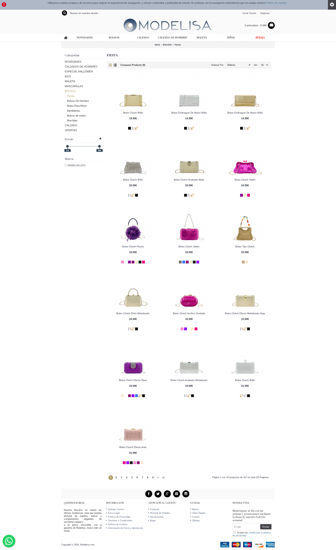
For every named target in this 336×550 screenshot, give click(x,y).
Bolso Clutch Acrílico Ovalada (189, 313)
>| (163, 477)
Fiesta (178, 45)
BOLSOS (167, 45)
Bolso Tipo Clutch (245, 246)
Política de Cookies (118, 524)
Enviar (265, 526)
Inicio (157, 45)
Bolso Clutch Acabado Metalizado (188, 380)
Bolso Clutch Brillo (133, 112)
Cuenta (195, 517)
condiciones (255, 532)
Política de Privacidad (119, 517)
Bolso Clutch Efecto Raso (133, 380)
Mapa (153, 520)
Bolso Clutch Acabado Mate (189, 179)
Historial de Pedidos (160, 513)
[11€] (67, 146)
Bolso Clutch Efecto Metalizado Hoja (245, 313)
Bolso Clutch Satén (244, 179)
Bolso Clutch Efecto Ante (132, 447)
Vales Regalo (198, 513)
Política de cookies (276, 2)
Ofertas (196, 520)
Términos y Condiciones (120, 520)
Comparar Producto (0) (132, 65)
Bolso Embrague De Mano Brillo (189, 112)
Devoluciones (157, 517)
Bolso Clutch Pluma (133, 246)
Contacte (154, 509)
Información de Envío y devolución (125, 528)
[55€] (99, 146)
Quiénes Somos (116, 509)
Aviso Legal (114, 513)
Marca (195, 509)
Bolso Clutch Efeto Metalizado (132, 313)
